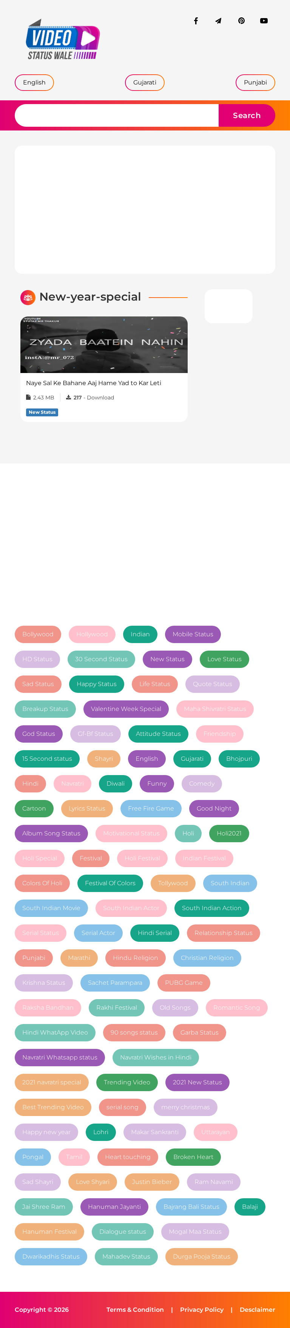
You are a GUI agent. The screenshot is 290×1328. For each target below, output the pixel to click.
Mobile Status (193, 634)
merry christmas (185, 1107)
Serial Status (40, 933)
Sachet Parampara (115, 982)
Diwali (115, 783)
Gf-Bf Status (95, 733)
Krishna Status (43, 982)
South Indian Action (212, 908)
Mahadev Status (126, 1256)
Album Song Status (51, 833)
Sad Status (38, 684)
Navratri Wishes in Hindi (155, 1057)
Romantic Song (236, 1007)
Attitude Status (158, 733)
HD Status (37, 659)
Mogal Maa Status (195, 1231)
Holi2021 (229, 833)
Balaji (250, 1206)
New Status (167, 659)
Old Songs (175, 1007)
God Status (38, 733)
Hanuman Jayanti (114, 1206)
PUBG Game (184, 982)
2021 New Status (197, 1082)
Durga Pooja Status (201, 1256)
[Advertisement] (145, 210)
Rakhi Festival (116, 1007)
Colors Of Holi (42, 883)
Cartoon (34, 808)
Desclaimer (257, 1309)
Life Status (154, 684)
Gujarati (192, 758)
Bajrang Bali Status (191, 1206)
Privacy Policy (202, 1309)
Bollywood (38, 634)
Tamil (74, 1157)
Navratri (72, 783)
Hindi (30, 783)
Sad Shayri (37, 1181)
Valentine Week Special (126, 708)
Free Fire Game (151, 808)
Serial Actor (98, 933)
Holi (188, 833)
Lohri (100, 1132)
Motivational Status (131, 833)
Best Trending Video (53, 1107)
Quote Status (212, 684)
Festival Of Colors (110, 883)
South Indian (230, 883)
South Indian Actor (131, 908)
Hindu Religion (135, 957)
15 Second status (47, 758)
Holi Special (39, 858)
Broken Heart (193, 1157)
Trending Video (127, 1082)
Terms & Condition (135, 1309)
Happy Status (97, 684)
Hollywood (92, 634)
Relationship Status (223, 933)
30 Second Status (101, 659)
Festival (91, 858)
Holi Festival (142, 858)
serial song (122, 1107)
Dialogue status (122, 1231)
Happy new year (46, 1132)
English (147, 758)
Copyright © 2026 (42, 1309)
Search (247, 115)
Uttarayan (215, 1132)
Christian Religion (207, 957)
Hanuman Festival (49, 1231)
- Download (94, 397)
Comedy (201, 783)
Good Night (214, 808)
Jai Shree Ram (43, 1206)
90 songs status (134, 1032)
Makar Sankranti (155, 1132)
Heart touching (128, 1157)
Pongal (32, 1157)
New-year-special (90, 297)
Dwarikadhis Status (51, 1256)
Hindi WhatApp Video (55, 1032)
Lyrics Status (87, 808)
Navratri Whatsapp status (59, 1057)
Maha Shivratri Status (215, 708)
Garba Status (199, 1032)
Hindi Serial (155, 933)
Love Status (224, 659)
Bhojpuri (239, 758)
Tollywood (173, 883)
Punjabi (33, 957)
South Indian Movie (51, 908)
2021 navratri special (51, 1082)
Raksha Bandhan (48, 1007)
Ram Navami (213, 1181)
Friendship (220, 733)
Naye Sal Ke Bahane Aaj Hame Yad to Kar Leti (93, 383)
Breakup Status (45, 708)
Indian (140, 634)
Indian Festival (204, 858)
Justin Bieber (152, 1181)
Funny (157, 783)
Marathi (79, 957)
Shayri (104, 758)
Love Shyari (93, 1181)
